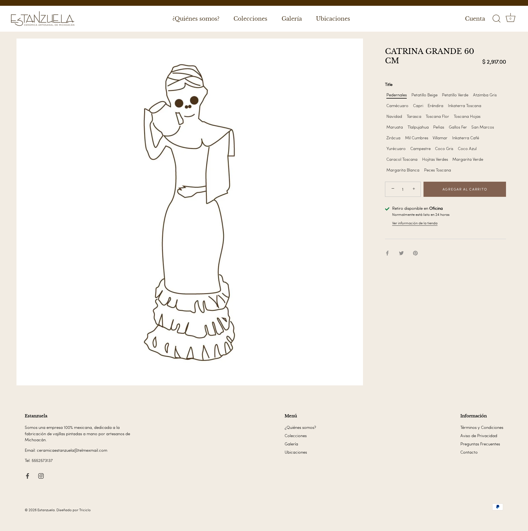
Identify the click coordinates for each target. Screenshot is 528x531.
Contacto (469, 452)
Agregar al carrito (464, 189)
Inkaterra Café (465, 137)
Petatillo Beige (424, 94)
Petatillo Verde (455, 94)
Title (388, 84)
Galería (292, 18)
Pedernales (396, 94)
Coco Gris (444, 148)
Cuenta (475, 19)
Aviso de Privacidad (478, 435)
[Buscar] (496, 19)
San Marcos (482, 126)
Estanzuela (46, 509)
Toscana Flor (437, 116)
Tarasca (414, 116)
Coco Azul (467, 148)
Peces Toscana (437, 169)
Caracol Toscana (401, 159)
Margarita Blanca (402, 169)
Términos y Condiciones (481, 427)
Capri (418, 105)
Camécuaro (397, 105)
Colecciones (250, 18)
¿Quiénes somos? (195, 18)
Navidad (394, 116)
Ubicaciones (333, 18)
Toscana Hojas (467, 116)
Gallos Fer (458, 126)
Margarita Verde (467, 159)
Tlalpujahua (418, 126)
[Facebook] (27, 475)
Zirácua (393, 137)
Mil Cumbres (416, 137)
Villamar (440, 137)
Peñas (438, 126)
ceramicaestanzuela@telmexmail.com (72, 450)
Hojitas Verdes (435, 159)
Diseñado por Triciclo (73, 509)
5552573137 (42, 460)
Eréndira (435, 105)
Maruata (394, 126)
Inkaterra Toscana (464, 105)
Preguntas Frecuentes (480, 443)
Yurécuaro (396, 148)
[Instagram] (41, 475)
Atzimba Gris (485, 94)
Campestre (420, 148)
